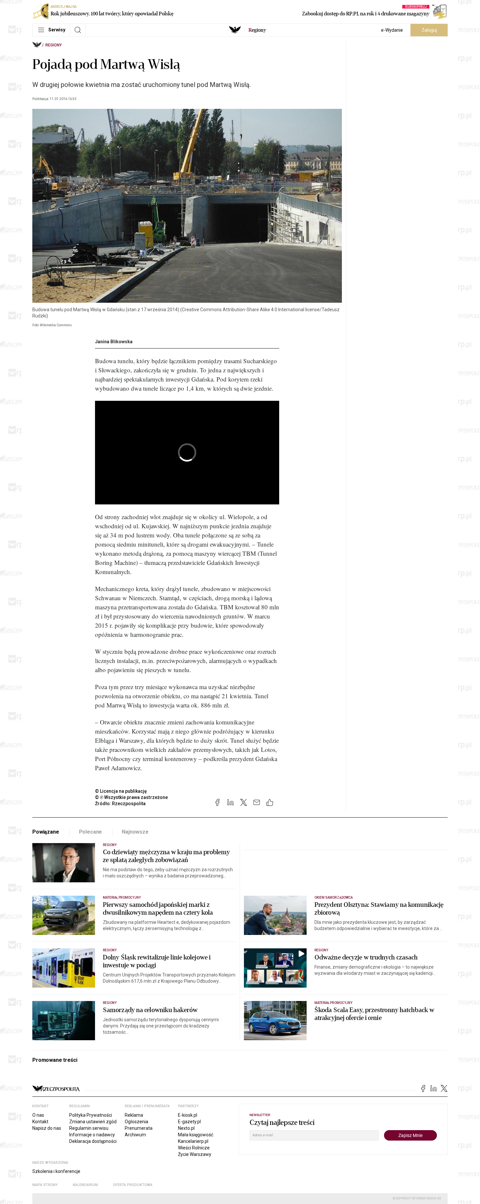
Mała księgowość (195, 1134)
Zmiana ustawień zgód (93, 1121)
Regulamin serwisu (88, 1128)
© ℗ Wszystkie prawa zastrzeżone (131, 797)
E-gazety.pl (189, 1121)
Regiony (53, 45)
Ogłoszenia (136, 1121)
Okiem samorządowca (333, 897)
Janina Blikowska (114, 341)
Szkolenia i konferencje (56, 1171)
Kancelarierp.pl (193, 1141)
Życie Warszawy (194, 1154)
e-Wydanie (392, 30)
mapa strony (45, 1185)
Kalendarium (85, 1185)
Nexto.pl (186, 1128)
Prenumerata (138, 1128)
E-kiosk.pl (187, 1115)
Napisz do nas (46, 1128)
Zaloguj (429, 30)
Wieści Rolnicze (194, 1147)
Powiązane (45, 832)
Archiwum (135, 1134)
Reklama (134, 1115)
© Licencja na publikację (121, 791)
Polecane (90, 832)
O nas (38, 1115)
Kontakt (40, 1121)
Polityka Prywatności (90, 1115)
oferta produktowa (132, 1185)
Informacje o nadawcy (92, 1134)
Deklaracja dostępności (93, 1141)
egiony (257, 30)
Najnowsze (135, 832)
